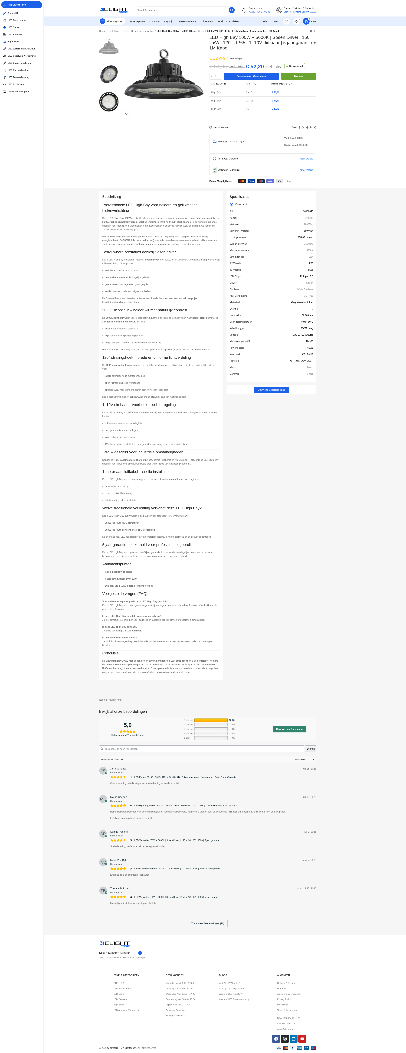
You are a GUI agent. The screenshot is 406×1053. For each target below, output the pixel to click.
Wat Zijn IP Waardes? (230, 983)
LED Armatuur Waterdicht (126, 1010)
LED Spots (119, 994)
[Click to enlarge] (126, 114)
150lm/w (308, 243)
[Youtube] (302, 1039)
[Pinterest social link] (307, 127)
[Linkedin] (294, 1039)
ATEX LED (119, 983)
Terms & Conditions (287, 1010)
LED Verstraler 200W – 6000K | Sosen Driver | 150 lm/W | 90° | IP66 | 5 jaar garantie (176, 840)
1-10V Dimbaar (305, 289)
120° (310, 256)
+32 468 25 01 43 (286, 1023)
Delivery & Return (286, 983)
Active (150, 31)
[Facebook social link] (299, 127)
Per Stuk (308, 217)
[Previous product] (307, 31)
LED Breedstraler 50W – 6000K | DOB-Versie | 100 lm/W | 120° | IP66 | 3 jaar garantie (177, 868)
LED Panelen (120, 999)
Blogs (223, 975)
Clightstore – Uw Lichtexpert (121, 1047)
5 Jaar (310, 373)
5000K (309, 250)
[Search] (232, 10)
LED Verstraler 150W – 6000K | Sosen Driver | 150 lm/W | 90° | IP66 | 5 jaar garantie (176, 897)
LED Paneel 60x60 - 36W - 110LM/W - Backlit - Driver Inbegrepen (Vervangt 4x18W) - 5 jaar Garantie (185, 777)
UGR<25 (308, 295)
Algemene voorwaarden (289, 994)
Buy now (298, 76)
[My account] (286, 21)
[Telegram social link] (315, 127)
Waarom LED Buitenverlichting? (235, 999)
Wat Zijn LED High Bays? (231, 988)
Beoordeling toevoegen (289, 729)
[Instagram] (285, 1039)
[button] (271, 390)
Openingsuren (174, 975)
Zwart (310, 367)
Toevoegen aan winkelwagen (251, 76)
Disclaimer (282, 1004)
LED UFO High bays (133, 31)
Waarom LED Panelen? (230, 994)
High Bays (114, 31)
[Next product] (314, 31)
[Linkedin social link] (311, 127)
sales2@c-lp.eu (285, 1029)
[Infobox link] (120, 953)
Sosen (309, 282)
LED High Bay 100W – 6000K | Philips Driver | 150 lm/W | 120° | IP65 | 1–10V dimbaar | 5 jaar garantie (185, 805)
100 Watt (308, 224)
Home (102, 31)
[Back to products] (311, 31)
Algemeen (283, 975)
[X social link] (303, 127)
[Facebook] (276, 1039)
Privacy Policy (284, 999)
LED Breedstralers (123, 988)
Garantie (281, 988)
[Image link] (115, 943)
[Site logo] (113, 10)
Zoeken (311, 748)
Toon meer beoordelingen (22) (207, 923)
